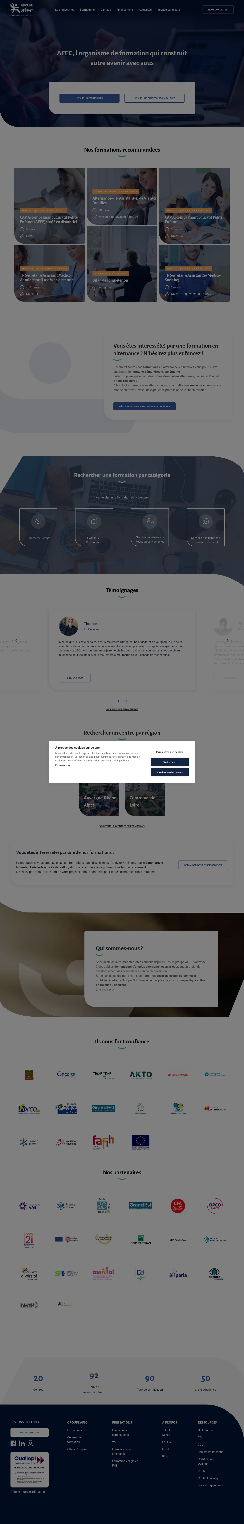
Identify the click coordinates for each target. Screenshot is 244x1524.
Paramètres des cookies (170, 752)
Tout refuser (170, 762)
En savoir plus (62, 765)
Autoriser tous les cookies (170, 772)
